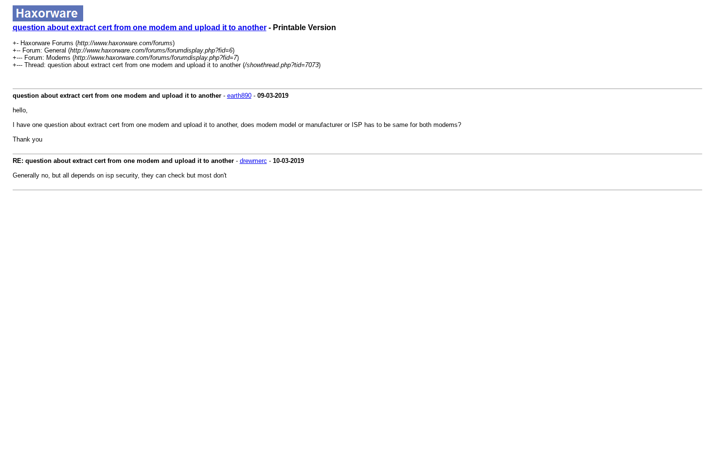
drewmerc (253, 160)
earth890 (239, 95)
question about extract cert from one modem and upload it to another (140, 27)
